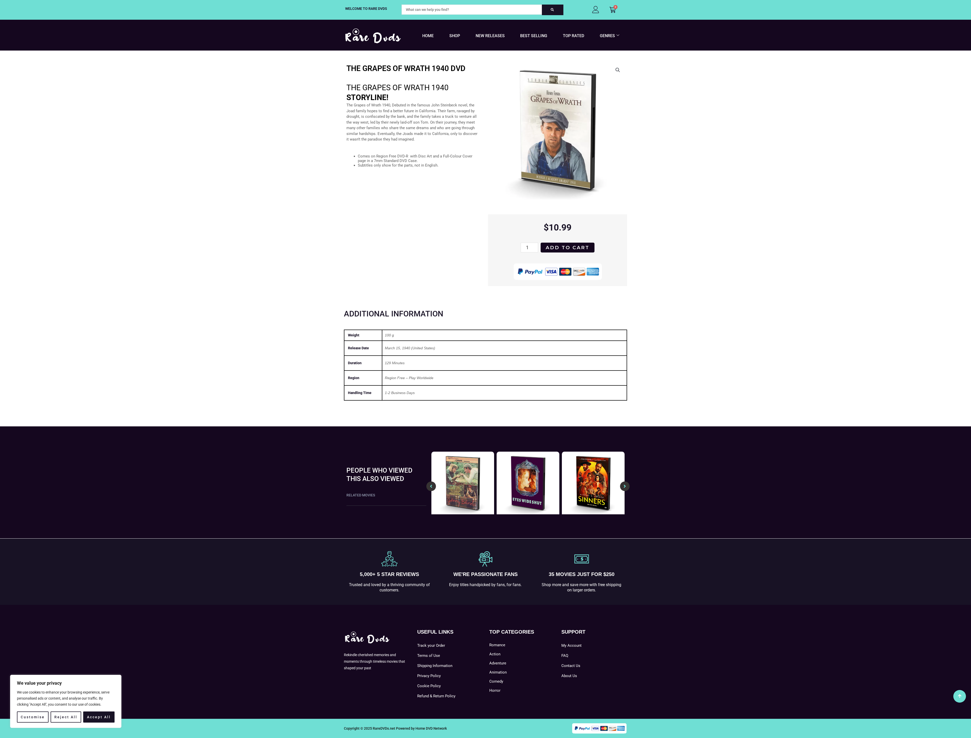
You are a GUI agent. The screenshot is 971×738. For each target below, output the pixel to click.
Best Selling (533, 35)
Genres (607, 35)
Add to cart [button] (463, 513)
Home (428, 35)
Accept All (99, 717)
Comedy (496, 681)
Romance (497, 645)
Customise (33, 717)
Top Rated (573, 35)
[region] (65, 701)
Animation (498, 672)
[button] (617, 70)
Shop (454, 35)
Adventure (497, 663)
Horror (494, 690)
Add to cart (567, 247)
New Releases (490, 35)
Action (494, 654)
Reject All (65, 717)
